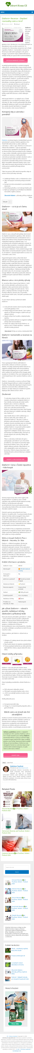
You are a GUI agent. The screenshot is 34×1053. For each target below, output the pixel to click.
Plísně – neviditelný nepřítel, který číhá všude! (19, 949)
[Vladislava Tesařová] (6, 771)
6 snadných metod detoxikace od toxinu (17, 964)
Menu (2, 12)
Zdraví (18, 24)
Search (17, 872)
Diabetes (4, 140)
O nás (17, 1049)
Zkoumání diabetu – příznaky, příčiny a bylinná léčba (19, 972)
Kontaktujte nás (17, 1051)
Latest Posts (10, 762)
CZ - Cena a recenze (12, 1036)
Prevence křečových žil (18, 956)
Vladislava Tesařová (16, 766)
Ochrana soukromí (25, 1049)
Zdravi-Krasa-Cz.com (23, 768)
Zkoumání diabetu (10, 195)
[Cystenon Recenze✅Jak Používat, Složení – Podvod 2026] (17, 844)
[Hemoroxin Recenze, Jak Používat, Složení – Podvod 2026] (17, 821)
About (4, 762)
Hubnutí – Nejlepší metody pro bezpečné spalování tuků (20, 978)
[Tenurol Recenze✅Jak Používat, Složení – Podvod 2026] (17, 799)
